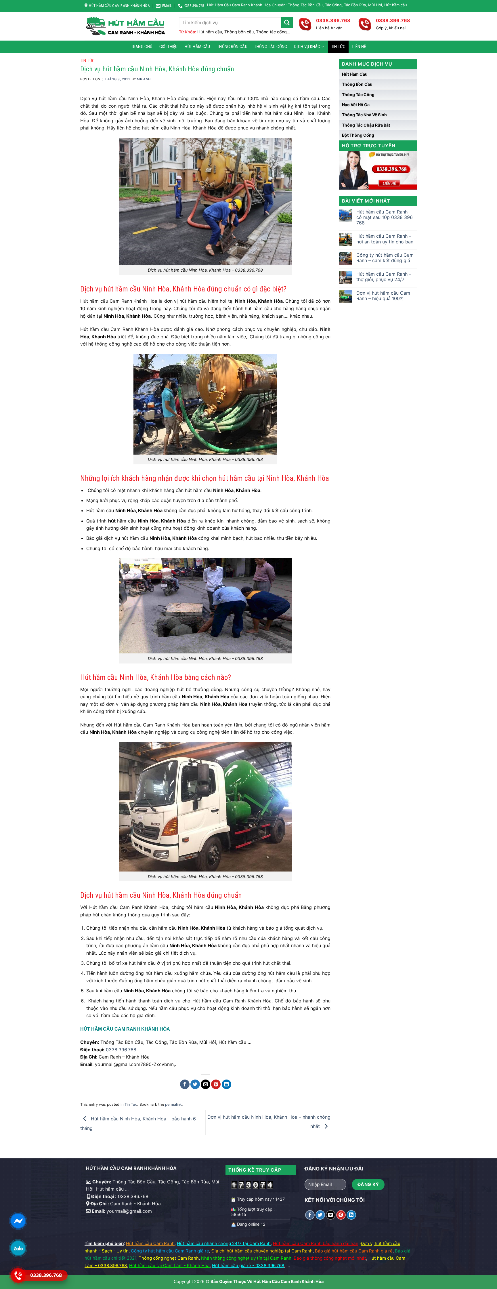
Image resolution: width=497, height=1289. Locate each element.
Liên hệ (359, 46)
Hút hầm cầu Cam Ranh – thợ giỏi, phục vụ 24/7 (383, 276)
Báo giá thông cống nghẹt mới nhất (330, 1258)
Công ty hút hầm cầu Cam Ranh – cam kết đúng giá (385, 257)
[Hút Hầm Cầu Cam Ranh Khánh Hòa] (127, 26)
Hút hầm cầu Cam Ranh (150, 1243)
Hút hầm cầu (197, 46)
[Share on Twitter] (195, 1084)
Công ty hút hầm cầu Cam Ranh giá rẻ (170, 1251)
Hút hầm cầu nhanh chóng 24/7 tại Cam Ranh (224, 1243)
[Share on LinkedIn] (226, 1084)
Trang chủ (141, 46)
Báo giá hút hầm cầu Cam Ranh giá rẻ (354, 1251)
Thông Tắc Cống (270, 46)
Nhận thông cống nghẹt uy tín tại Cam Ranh (246, 1258)
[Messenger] (18, 1220)
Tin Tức (338, 46)
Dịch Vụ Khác (307, 46)
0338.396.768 (121, 1049)
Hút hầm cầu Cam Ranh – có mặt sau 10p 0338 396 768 (384, 217)
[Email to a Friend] (205, 1084)
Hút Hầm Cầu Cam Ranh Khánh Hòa (288, 1281)
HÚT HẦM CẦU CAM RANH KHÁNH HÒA (125, 1029)
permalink (173, 1104)
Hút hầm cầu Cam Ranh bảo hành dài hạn (315, 1243)
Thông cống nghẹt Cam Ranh (169, 1258)
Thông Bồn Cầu (232, 46)
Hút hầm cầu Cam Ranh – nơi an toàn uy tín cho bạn (384, 238)
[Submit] (287, 22)
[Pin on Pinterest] (216, 1084)
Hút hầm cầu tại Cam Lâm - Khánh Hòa (169, 1265)
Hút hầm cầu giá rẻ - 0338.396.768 (248, 1265)
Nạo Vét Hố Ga (356, 104)
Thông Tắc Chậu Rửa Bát (366, 125)
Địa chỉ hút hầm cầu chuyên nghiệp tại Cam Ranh (262, 1251)
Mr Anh (143, 79)
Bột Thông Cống (358, 135)
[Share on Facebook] (185, 1084)
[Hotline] (18, 1275)
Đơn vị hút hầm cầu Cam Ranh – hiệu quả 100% (383, 295)
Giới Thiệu (168, 46)
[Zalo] (18, 1248)
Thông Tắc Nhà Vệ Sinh (364, 114)
